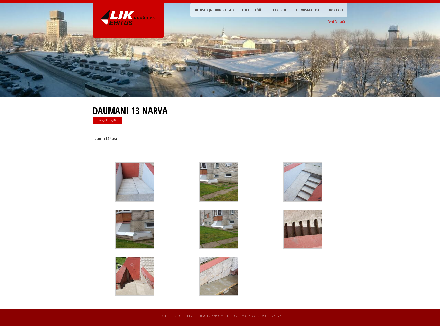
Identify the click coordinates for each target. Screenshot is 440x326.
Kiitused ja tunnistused (214, 10)
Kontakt (336, 10)
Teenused (278, 10)
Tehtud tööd (253, 10)
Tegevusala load (308, 10)
